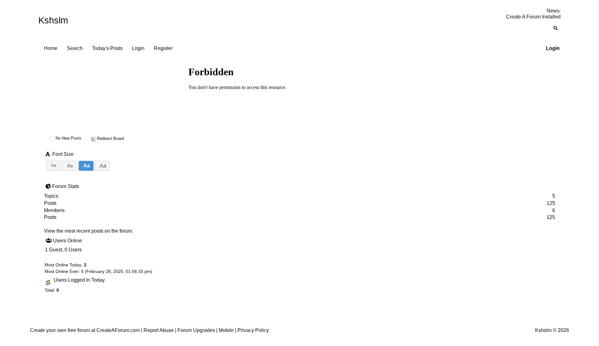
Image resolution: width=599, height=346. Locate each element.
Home (50, 48)
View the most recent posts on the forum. (88, 231)
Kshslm (53, 20)
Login (553, 48)
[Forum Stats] (49, 186)
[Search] (555, 28)
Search (75, 48)
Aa (53, 165)
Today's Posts (107, 48)
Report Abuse (159, 330)
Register (163, 48)
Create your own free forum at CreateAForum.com (85, 330)
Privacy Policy (253, 330)
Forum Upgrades (196, 330)
